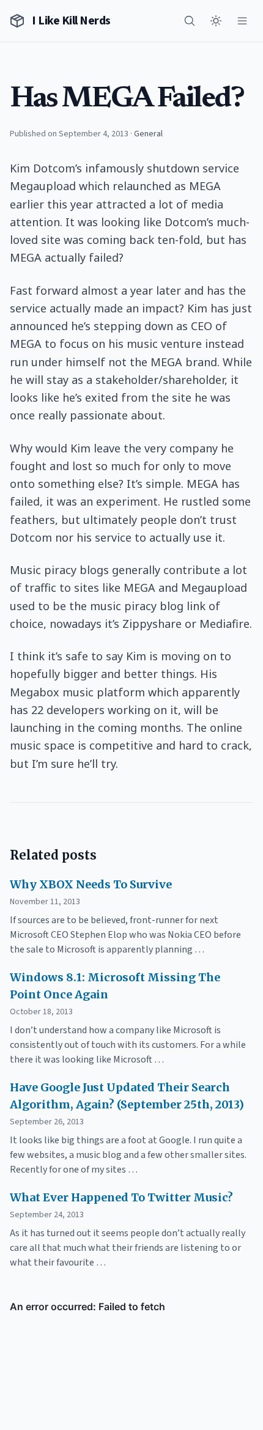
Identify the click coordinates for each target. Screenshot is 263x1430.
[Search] (190, 21)
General (148, 134)
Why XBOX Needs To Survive (91, 884)
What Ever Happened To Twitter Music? (121, 1197)
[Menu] (242, 21)
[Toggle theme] (216, 20)
